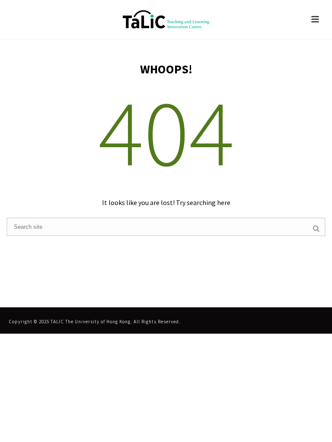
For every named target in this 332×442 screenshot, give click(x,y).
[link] (166, 19)
